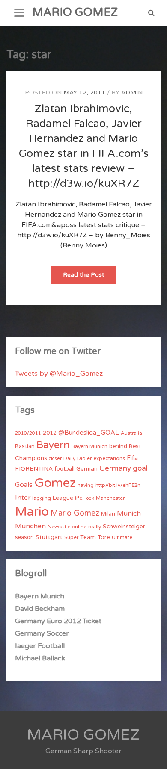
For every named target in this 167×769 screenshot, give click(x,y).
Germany (115, 468)
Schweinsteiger (124, 526)
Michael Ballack (40, 658)
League (63, 498)
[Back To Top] (153, 755)
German (87, 469)
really (94, 527)
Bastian (25, 446)
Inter (22, 497)
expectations (109, 458)
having (86, 485)
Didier (84, 458)
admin (132, 92)
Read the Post (89, 277)
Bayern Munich (89, 446)
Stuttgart (49, 537)
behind (118, 446)
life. (79, 498)
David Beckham (40, 608)
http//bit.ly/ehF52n (117, 485)
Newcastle (59, 527)
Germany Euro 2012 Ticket (58, 621)
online (79, 527)
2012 (50, 433)
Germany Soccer (42, 633)
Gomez (55, 482)
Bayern (53, 445)
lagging (41, 498)
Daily (69, 458)
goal (140, 468)
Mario (32, 511)
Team (88, 537)
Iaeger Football (40, 646)
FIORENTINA (34, 468)
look (89, 498)
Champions (31, 458)
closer (55, 458)
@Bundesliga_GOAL (88, 432)
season (24, 537)
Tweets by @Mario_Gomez (59, 373)
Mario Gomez (75, 513)
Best (135, 446)
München (30, 526)
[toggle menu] (19, 13)
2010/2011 (28, 433)
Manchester (110, 498)
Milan (108, 513)
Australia (131, 433)
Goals (24, 485)
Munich (129, 513)
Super (71, 537)
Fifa (132, 458)
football (64, 469)
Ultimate (122, 537)
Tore (104, 537)
